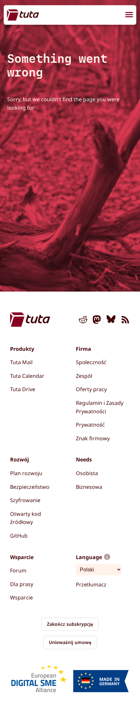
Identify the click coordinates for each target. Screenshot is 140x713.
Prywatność (90, 424)
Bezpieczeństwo (29, 486)
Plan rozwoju (26, 473)
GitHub (19, 535)
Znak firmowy (93, 438)
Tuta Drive (22, 389)
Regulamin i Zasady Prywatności (99, 407)
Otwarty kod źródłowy (25, 518)
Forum (18, 570)
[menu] (129, 15)
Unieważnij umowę (70, 642)
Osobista (87, 473)
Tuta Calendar (27, 375)
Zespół (84, 375)
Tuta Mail (21, 362)
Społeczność (91, 362)
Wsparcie (21, 597)
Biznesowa (89, 486)
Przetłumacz (91, 584)
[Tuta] (23, 15)
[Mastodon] (97, 320)
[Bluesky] (111, 321)
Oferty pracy (91, 389)
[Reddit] (83, 321)
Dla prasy (21, 584)
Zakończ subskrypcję (70, 624)
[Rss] (125, 321)
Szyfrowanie (25, 500)
